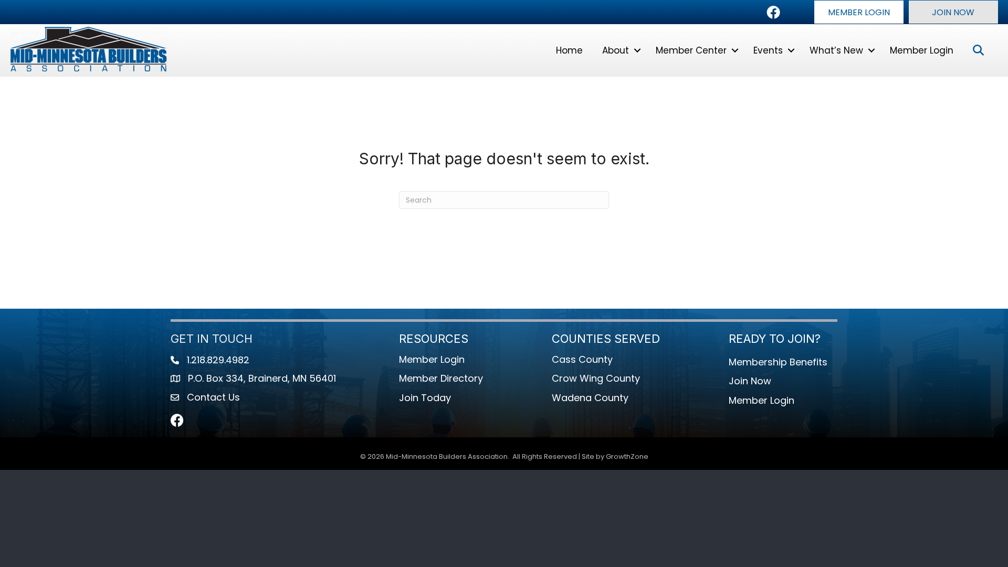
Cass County (582, 359)
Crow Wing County (596, 378)
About (615, 50)
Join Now (750, 380)
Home (569, 50)
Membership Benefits (778, 362)
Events (768, 50)
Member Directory (441, 378)
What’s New (836, 50)
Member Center (691, 50)
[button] (859, 12)
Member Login (921, 50)
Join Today (425, 397)
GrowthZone (627, 456)
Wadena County (590, 397)
